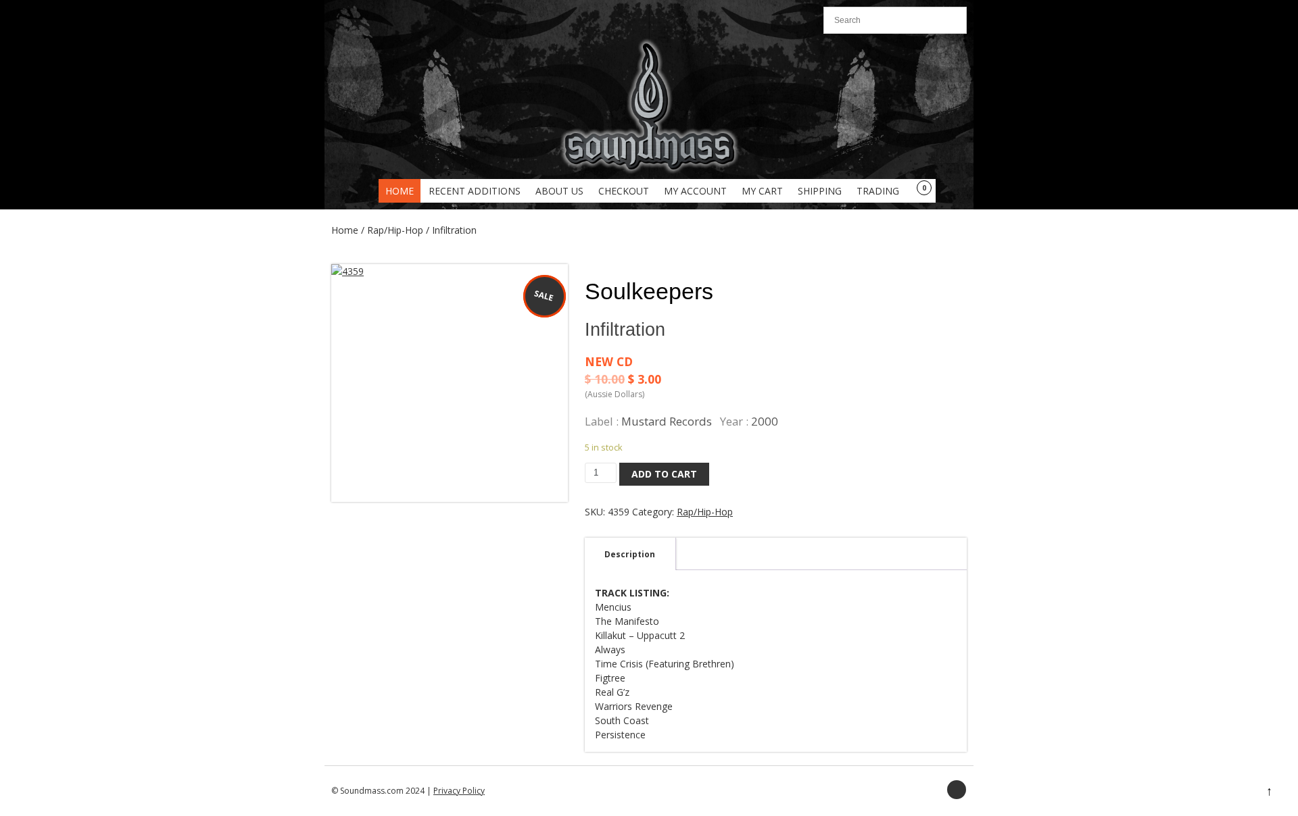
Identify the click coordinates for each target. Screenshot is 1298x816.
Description (629, 554)
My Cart (762, 190)
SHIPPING (820, 190)
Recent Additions (475, 190)
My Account (695, 190)
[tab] (629, 553)
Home (399, 190)
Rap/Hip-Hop (395, 230)
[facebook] (956, 790)
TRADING (878, 190)
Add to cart (664, 473)
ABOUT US (559, 190)
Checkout (623, 190)
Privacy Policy (459, 790)
